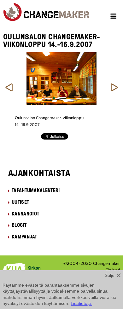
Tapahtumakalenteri (36, 190)
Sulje (109, 275)
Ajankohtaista (39, 172)
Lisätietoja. (81, 303)
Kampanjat (24, 236)
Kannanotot (25, 213)
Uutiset (20, 201)
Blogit (19, 224)
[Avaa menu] (114, 17)
